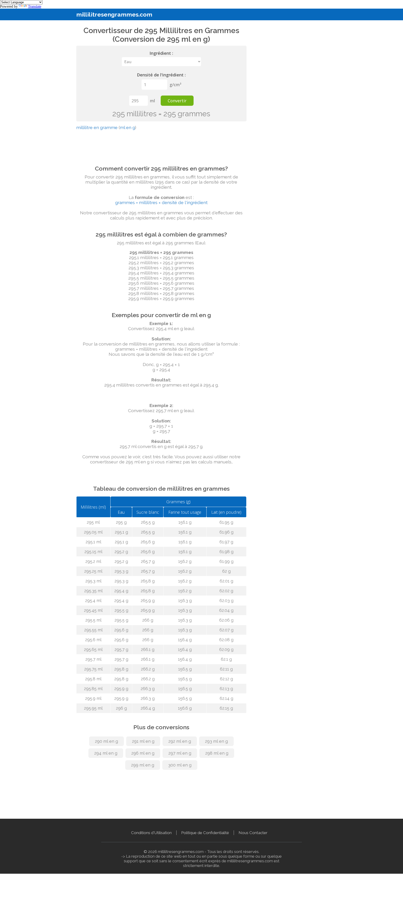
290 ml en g (106, 741)
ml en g (127, 127)
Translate (34, 6)
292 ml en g (179, 741)
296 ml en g (142, 753)
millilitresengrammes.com (114, 14)
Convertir (177, 100)
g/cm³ (175, 84)
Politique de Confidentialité (205, 832)
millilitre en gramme (97, 127)
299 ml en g (142, 765)
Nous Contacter (253, 832)
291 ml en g (143, 741)
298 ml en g (216, 753)
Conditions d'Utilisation (151, 832)
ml (152, 100)
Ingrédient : (161, 53)
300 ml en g (179, 765)
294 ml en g (105, 753)
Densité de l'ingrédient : (161, 75)
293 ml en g (216, 741)
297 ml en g (179, 753)
